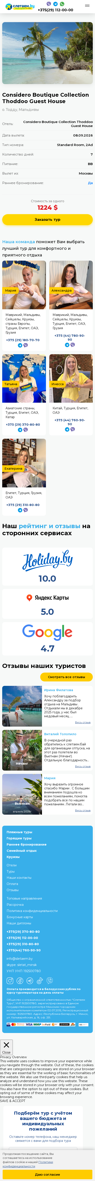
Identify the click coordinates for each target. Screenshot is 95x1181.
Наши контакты (19, 878)
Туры (11, 871)
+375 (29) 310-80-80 (23, 505)
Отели (12, 865)
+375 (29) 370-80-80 (23, 425)
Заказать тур (47, 219)
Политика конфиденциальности (32, 911)
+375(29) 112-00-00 (55, 10)
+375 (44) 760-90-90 (70, 422)
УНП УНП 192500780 (24, 971)
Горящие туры (19, 838)
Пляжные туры (19, 832)
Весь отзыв (83, 722)
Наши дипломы (19, 923)
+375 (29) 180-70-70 (23, 340)
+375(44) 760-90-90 (24, 950)
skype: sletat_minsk (22, 965)
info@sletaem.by (20, 959)
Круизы (13, 857)
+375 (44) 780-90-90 (70, 338)
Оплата (12, 884)
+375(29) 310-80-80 (23, 944)
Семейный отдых (22, 851)
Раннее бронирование (27, 844)
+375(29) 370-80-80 (23, 932)
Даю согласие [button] (47, 1174)
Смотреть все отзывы (66, 677)
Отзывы (13, 890)
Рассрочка (15, 905)
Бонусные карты (20, 917)
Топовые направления (24, 898)
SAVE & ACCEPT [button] (12, 1101)
